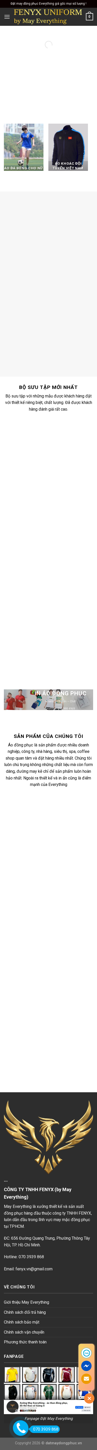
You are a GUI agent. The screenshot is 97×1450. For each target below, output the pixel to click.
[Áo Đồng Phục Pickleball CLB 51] (54, 435)
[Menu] (7, 16)
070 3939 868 (45, 1429)
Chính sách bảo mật (21, 1322)
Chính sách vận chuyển (24, 1332)
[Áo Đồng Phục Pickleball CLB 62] (54, 622)
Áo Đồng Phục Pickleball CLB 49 (53, 524)
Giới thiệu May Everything (26, 1302)
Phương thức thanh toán (25, 1342)
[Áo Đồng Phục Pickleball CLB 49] (54, 497)
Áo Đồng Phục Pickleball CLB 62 (53, 649)
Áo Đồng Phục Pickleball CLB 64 (53, 586)
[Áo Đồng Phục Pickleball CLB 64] (54, 559)
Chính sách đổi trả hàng (25, 1312)
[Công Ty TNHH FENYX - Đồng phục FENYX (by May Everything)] (48, 17)
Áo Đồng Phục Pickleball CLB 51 (53, 462)
